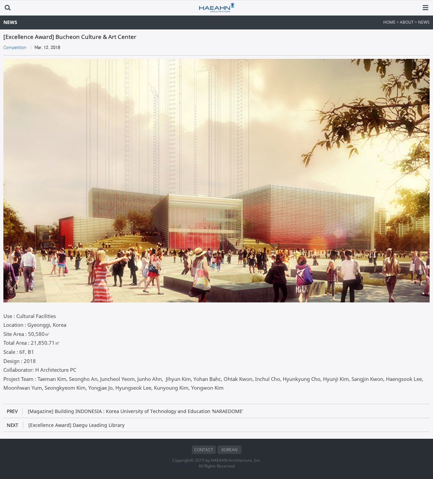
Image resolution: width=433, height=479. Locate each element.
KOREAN (229, 450)
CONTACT (203, 450)
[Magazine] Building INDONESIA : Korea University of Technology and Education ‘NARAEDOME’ (125, 411)
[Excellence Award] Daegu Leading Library (65, 425)
